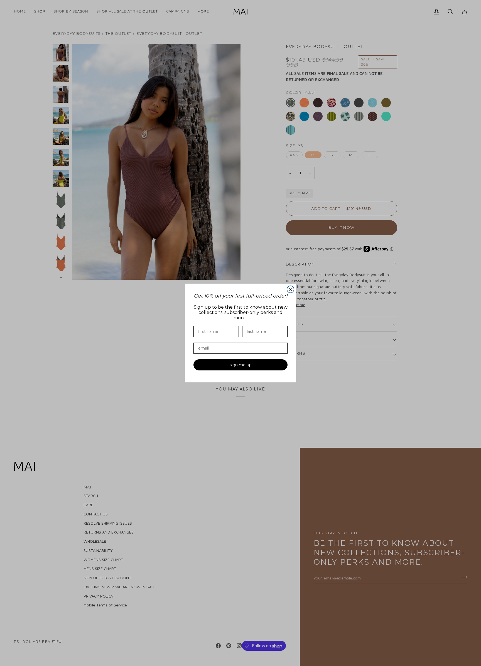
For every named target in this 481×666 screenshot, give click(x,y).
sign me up (241, 364)
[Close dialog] (290, 289)
